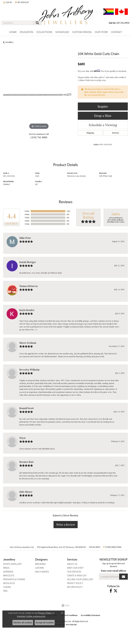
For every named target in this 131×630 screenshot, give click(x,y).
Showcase (62, 32)
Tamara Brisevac (28, 286)
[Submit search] (37, 23)
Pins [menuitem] (5, 591)
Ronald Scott (26, 408)
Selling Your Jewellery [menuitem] (80, 579)
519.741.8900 (94, 547)
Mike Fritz (25, 238)
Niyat (22, 438)
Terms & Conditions (69, 615)
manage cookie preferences (31, 616)
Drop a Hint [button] (102, 115)
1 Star (27, 224)
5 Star (27, 211)
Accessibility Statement (90, 615)
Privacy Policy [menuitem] (75, 583)
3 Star (27, 217)
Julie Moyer (25, 491)
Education (26, 32)
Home (13, 32)
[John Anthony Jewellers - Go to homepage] (65, 17)
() (68, 211)
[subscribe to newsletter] (123, 577)
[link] (119, 22)
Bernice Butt (26, 462)
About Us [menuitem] (72, 564)
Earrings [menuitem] (8, 571)
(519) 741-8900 (39, 137)
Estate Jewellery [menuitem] (12, 564)
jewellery (9, 42)
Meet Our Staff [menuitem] (75, 568)
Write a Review (65, 524)
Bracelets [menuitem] (8, 575)
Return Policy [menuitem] (75, 587)
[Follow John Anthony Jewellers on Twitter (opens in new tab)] (115, 591)
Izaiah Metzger (27, 262)
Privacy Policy (45, 613)
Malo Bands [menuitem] (42, 571)
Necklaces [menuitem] (9, 583)
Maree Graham (27, 342)
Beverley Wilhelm (29, 369)
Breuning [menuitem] (40, 564)
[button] (7, 2)
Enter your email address (113, 570)
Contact (116, 32)
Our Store (101, 32)
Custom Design (82, 32)
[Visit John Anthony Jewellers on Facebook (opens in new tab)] (111, 591)
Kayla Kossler (27, 310)
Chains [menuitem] (7, 587)
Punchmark (71, 625)
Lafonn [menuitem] (39, 568)
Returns (115, 133)
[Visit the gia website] (65, 605)
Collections (44, 32)
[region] (39, 94)
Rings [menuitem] (6, 568)
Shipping (90, 133)
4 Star (27, 214)
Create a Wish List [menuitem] (77, 575)
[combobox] (17, 23)
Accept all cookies (45, 622)
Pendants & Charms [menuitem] (14, 579)
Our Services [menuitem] (74, 571)
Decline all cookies (22, 622)
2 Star (27, 220)
